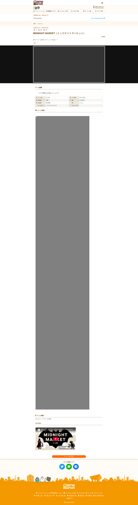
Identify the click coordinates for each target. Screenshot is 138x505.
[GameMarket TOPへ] (69, 486)
